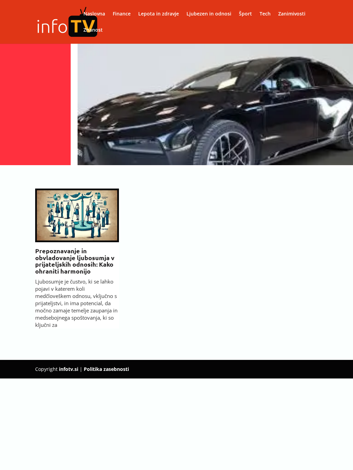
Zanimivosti (291, 14)
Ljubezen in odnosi (208, 14)
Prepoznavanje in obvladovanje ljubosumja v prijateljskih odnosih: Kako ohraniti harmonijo (74, 261)
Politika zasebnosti (106, 369)
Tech (265, 14)
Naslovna (94, 14)
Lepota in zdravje (158, 14)
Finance (122, 14)
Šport (245, 14)
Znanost (93, 30)
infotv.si (68, 369)
